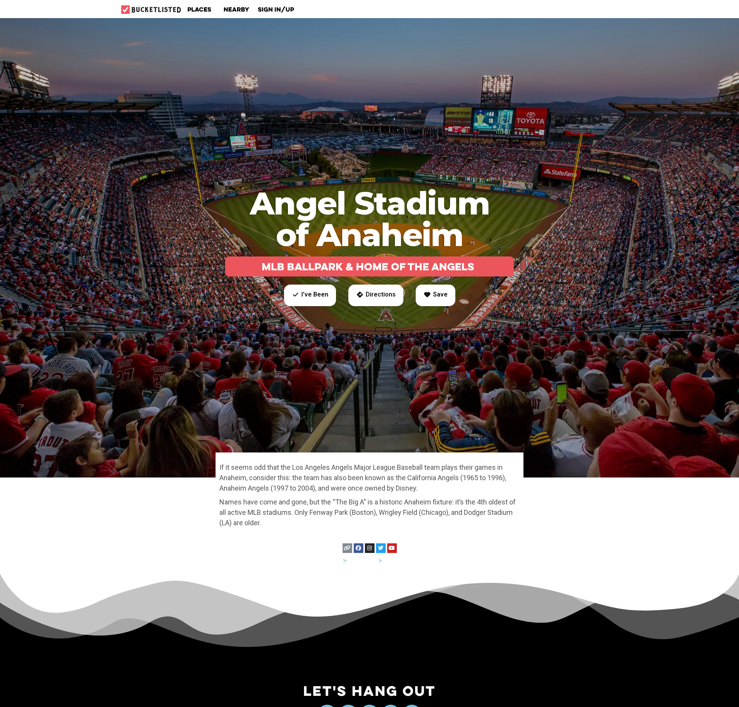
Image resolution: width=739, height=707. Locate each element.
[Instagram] (370, 548)
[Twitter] (381, 548)
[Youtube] (392, 548)
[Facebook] (358, 548)
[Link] (347, 548)
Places (199, 9)
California (362, 560)
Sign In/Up (276, 9)
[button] (310, 295)
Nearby (236, 9)
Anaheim (396, 560)
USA (335, 560)
